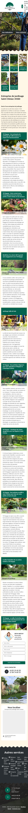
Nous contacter (21, 32)
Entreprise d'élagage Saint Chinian (12, 766)
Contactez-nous (16, 808)
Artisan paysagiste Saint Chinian (5, 761)
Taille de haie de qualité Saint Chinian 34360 (25, 770)
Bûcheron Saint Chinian (12, 759)
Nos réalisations (7, 32)
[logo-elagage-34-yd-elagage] (9, 6)
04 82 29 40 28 (26, 3)
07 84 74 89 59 (26, 9)
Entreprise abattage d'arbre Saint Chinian (5, 770)
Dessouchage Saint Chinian (18, 763)
